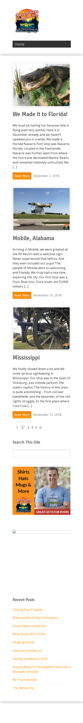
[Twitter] (68, 15)
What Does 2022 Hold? (29, 634)
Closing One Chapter (28, 609)
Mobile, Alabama (33, 238)
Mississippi (26, 357)
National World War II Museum (35, 618)
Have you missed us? (27, 650)
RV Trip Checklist (25, 680)
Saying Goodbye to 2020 (30, 659)
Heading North (23, 642)
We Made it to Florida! (40, 114)
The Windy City (23, 688)
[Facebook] (63, 15)
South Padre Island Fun (29, 626)
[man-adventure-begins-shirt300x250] (41, 514)
